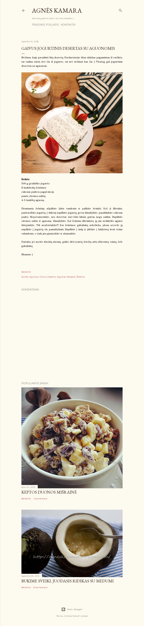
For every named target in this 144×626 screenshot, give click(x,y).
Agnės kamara (57, 10)
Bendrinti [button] (26, 272)
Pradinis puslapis (45, 24)
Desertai (51, 276)
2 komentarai (40, 498)
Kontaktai (68, 24)
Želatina (81, 276)
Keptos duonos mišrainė (49, 492)
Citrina (42, 276)
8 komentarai (40, 587)
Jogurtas (61, 276)
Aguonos (33, 276)
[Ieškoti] (120, 9)
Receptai (71, 276)
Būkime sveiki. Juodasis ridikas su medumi (67, 581)
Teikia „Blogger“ (75, 609)
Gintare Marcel (71, 616)
